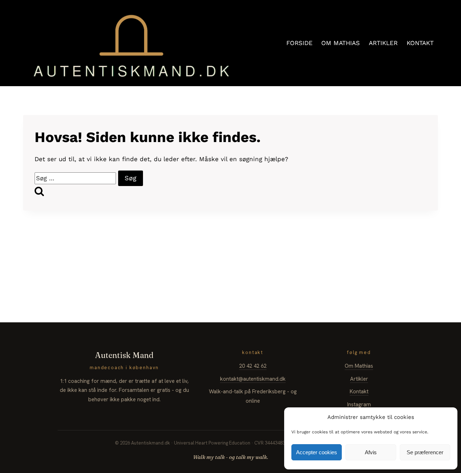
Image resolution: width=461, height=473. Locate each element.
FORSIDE (299, 43)
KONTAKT (420, 43)
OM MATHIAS (340, 43)
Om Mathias (359, 366)
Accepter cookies (316, 452)
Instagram (359, 404)
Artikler (359, 379)
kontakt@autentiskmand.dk (253, 379)
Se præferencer (425, 452)
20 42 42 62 (253, 366)
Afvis (371, 452)
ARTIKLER (383, 43)
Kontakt (359, 391)
